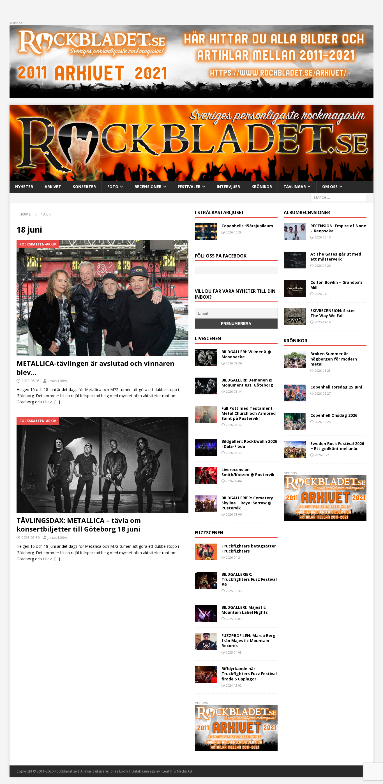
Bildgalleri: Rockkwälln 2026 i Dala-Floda (249, 444)
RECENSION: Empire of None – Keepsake (338, 228)
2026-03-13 (323, 294)
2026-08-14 (234, 391)
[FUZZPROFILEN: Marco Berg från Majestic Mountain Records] (206, 641)
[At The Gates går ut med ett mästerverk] (295, 260)
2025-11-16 (323, 322)
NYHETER (24, 186)
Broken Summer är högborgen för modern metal (333, 358)
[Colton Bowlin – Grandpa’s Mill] (295, 288)
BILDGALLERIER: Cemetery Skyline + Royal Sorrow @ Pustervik (247, 503)
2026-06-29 (234, 232)
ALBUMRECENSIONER (307, 212)
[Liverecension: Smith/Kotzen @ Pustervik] (206, 475)
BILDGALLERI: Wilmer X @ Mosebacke (246, 354)
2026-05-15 (323, 237)
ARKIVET (53, 186)
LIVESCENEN (208, 338)
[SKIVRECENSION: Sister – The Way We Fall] (295, 316)
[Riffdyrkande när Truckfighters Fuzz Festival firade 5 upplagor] (206, 674)
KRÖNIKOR (262, 186)
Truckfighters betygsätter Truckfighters (249, 548)
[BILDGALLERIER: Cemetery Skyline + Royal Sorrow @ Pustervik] (206, 503)
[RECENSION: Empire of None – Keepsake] (295, 231)
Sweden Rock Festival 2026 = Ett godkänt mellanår (337, 446)
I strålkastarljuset (219, 212)
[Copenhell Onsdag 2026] (295, 421)
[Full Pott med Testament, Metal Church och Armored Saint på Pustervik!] (206, 414)
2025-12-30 (234, 591)
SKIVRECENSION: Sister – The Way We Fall (334, 313)
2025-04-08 (234, 652)
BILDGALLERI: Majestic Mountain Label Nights (245, 610)
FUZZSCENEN (209, 533)
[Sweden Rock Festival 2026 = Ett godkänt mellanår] (295, 449)
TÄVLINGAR (294, 186)
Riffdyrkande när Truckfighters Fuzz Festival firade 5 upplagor (249, 673)
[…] (57, 401)
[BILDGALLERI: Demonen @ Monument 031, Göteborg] (206, 386)
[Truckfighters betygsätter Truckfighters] (206, 552)
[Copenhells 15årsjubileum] (206, 231)
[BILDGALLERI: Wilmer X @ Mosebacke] (206, 357)
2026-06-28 (323, 370)
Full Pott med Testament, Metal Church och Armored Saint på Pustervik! (249, 413)
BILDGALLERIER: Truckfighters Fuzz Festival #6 (249, 579)
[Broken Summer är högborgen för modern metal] (295, 359)
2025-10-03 (234, 619)
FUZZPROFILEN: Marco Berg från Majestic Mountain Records (249, 640)
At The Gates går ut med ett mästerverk (335, 256)
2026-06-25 (323, 422)
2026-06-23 (323, 455)
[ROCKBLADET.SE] (191, 177)
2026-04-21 (234, 557)
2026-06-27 (323, 393)
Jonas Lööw (57, 380)
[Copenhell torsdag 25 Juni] (295, 393)
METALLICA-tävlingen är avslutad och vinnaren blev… (95, 367)
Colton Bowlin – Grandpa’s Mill (336, 285)
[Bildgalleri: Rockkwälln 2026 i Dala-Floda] (206, 447)
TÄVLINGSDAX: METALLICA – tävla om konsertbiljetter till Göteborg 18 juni (79, 524)
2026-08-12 (234, 425)
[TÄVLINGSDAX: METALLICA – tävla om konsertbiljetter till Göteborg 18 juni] (102, 465)
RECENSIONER (148, 186)
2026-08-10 (234, 453)
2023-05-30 (31, 537)
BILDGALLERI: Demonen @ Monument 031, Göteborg (247, 382)
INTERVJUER (228, 186)
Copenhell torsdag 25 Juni (336, 387)
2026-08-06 (234, 481)
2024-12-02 (234, 685)
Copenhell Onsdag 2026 (333, 415)
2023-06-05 (31, 380)
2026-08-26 (234, 363)
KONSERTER (84, 186)
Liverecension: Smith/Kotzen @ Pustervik (248, 472)
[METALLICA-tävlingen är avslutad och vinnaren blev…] (102, 298)
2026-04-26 (323, 265)
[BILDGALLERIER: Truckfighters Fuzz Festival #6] (206, 580)
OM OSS (330, 186)
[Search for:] (338, 197)
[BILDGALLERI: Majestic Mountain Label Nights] (206, 613)
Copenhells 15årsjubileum (247, 225)
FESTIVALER (189, 186)
